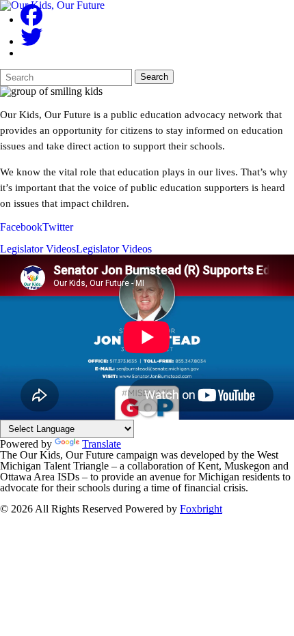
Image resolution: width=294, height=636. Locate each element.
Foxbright (201, 509)
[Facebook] (31, 19)
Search (154, 77)
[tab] (21, 227)
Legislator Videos (38, 249)
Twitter (57, 227)
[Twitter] (31, 41)
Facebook (21, 227)
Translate (101, 444)
